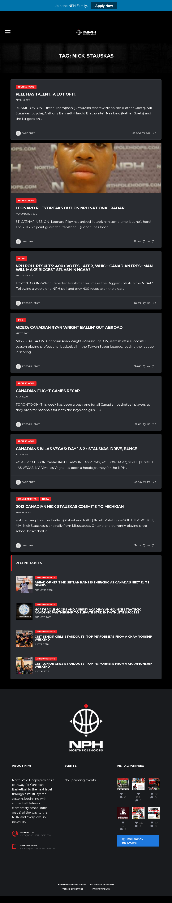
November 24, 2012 (26, 213)
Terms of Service (72, 889)
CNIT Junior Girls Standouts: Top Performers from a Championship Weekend (93, 665)
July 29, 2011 (22, 396)
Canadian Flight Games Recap (48, 391)
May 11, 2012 (22, 333)
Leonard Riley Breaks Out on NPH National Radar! (70, 208)
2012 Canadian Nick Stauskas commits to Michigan (70, 506)
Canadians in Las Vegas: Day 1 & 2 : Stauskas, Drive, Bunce (76, 449)
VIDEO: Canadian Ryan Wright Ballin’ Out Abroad (69, 327)
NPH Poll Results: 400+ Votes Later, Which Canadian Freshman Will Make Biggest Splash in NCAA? (84, 268)
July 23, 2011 (22, 454)
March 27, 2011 (24, 512)
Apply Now (104, 6)
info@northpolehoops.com (35, 835)
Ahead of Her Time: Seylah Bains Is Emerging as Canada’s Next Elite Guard (92, 584)
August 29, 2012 (24, 275)
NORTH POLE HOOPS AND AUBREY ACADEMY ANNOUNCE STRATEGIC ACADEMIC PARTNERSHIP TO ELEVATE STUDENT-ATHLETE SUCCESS (88, 611)
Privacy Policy (101, 889)
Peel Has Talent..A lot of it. (46, 94)
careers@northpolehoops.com (37, 849)
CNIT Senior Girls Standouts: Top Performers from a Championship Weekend (93, 638)
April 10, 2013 (23, 100)
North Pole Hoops (69, 884)
